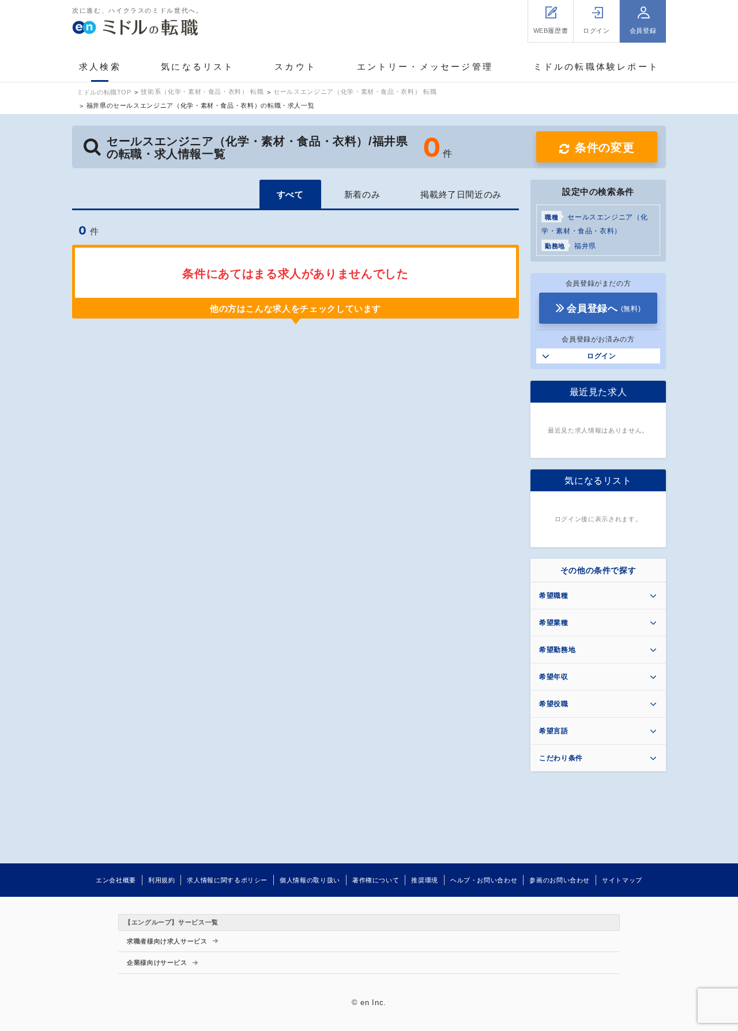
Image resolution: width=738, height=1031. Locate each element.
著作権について (375, 880)
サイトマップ (622, 880)
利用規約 (161, 880)
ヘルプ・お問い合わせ (483, 880)
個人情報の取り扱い (310, 880)
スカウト (295, 66)
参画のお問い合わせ (559, 880)
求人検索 (100, 66)
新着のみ (362, 194)
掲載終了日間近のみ (461, 194)
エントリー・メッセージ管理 (425, 66)
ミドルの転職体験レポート (596, 66)
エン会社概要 (116, 880)
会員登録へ (604, 308)
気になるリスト (197, 66)
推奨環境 (424, 880)
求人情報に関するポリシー (227, 880)
